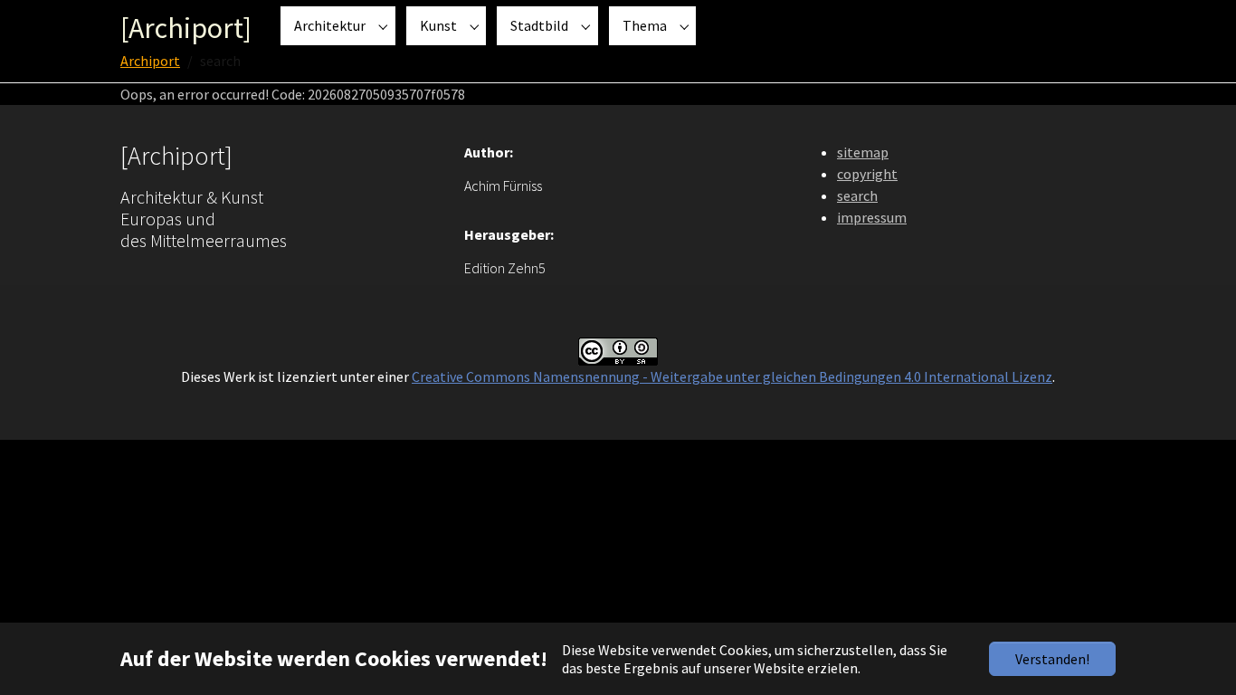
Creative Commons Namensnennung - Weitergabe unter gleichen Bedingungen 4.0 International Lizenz (732, 376)
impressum (872, 217)
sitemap (863, 152)
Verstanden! (1052, 659)
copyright (867, 174)
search (857, 195)
